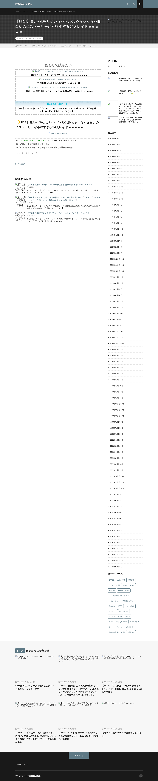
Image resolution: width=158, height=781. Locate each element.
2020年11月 (114, 555)
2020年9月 (114, 567)
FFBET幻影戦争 (60, 12)
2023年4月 (114, 380)
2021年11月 (114, 482)
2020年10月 (114, 561)
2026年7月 (114, 144)
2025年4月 (114, 235)
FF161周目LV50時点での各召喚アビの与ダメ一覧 (58, 83)
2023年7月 (114, 361)
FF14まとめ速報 (128, 585)
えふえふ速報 (129, 606)
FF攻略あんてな (127, 601)
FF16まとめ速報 (123, 590)
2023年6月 (114, 368)
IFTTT (120, 606)
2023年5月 (114, 374)
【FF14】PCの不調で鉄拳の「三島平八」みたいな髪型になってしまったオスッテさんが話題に (79, 735)
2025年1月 (114, 253)
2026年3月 (114, 168)
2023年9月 (114, 349)
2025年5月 (114, 229)
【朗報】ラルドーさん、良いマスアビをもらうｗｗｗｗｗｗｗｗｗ (58, 75)
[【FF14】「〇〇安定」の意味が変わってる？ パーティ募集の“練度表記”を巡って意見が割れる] (113, 121)
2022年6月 (114, 440)
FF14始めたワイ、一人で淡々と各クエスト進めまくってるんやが (34, 687)
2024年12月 (114, 259)
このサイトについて (22, 764)
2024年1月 (114, 325)
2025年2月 (114, 247)
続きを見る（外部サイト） (58, 104)
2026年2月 (114, 175)
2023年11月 (114, 337)
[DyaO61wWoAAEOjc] (58, 133)
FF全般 (34, 12)
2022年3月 (114, 458)
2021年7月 (114, 506)
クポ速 (127, 616)
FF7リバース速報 (115, 585)
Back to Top (79, 756)
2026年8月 (114, 138)
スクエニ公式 (134, 622)
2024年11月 (114, 265)
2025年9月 (114, 205)
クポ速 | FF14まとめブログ (118, 622)
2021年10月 (114, 488)
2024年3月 (114, 313)
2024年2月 (114, 319)
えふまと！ (112, 611)
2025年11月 (114, 193)
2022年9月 (114, 422)
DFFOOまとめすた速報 (117, 580)
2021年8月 (114, 500)
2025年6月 (114, 223)
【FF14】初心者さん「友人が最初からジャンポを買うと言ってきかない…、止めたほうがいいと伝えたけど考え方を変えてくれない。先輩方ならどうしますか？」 (130, 108)
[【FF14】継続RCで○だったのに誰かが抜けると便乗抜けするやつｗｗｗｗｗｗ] (20, 188)
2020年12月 (114, 548)
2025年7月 (114, 217)
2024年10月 (114, 271)
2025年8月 (114, 211)
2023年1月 (114, 398)
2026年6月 (114, 150)
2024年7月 (114, 289)
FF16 (42, 12)
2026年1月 (114, 181)
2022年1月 (114, 470)
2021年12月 (114, 476)
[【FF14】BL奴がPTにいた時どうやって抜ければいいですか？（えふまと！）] (20, 217)
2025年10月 (114, 199)
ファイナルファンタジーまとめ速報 (121, 627)
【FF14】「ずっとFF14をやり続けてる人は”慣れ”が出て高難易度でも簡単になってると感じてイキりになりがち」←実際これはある (35, 737)
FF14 (49, 12)
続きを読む (20, 164)
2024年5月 (114, 301)
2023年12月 (114, 331)
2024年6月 (114, 295)
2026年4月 (114, 162)
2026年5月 (114, 156)
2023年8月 (114, 355)
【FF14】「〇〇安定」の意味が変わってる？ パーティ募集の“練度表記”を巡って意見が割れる (130, 120)
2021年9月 (114, 494)
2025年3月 (114, 241)
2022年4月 (114, 452)
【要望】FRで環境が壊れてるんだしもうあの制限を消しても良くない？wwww (58, 91)
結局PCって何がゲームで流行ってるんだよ (121, 734)
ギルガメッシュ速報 (115, 616)
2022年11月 (114, 410)
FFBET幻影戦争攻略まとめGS (119, 596)
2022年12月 (114, 404)
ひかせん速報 (123, 611)
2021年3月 (114, 530)
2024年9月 (114, 277)
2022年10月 (114, 416)
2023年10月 (114, 343)
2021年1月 (114, 542)
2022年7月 (114, 434)
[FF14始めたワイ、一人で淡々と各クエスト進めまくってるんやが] (113, 82)
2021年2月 (114, 536)
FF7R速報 (131, 580)
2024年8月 (114, 283)
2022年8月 (114, 428)
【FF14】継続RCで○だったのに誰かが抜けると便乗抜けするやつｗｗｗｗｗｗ (59, 184)
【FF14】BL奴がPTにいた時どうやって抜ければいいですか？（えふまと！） (59, 213)
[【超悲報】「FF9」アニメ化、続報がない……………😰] (113, 95)
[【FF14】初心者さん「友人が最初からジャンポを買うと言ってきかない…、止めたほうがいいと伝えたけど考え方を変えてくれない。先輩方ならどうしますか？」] (113, 108)
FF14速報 (38, 38)
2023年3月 (114, 386)
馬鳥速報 (131, 632)
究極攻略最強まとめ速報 (117, 632)
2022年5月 (114, 446)
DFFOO (72, 12)
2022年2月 (114, 464)
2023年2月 (114, 392)
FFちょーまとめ (114, 601)
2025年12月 (114, 187)
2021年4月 (114, 524)
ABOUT (25, 12)
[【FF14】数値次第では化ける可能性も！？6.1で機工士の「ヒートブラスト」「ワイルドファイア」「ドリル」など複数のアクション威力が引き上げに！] (20, 201)
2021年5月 (114, 518)
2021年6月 (114, 512)
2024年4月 (114, 307)
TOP (17, 12)
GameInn (112, 606)
